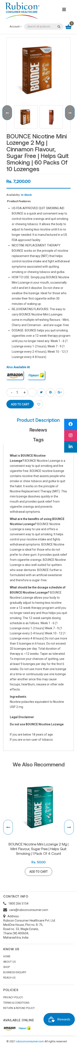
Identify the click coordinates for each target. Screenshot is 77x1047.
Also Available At (18, 367)
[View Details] (57, 871)
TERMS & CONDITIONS (16, 1002)
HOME (6, 956)
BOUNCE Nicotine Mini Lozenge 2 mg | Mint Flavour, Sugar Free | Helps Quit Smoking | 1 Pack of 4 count (38, 848)
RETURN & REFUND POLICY (19, 1008)
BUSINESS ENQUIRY (14, 972)
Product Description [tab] (38, 420)
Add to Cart (38, 871)
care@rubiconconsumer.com (28, 910)
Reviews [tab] (38, 429)
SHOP (6, 967)
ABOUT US (9, 961)
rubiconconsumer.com (30, 1041)
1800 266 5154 (18, 903)
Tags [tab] (38, 439)
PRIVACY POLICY (13, 997)
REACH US (9, 977)
